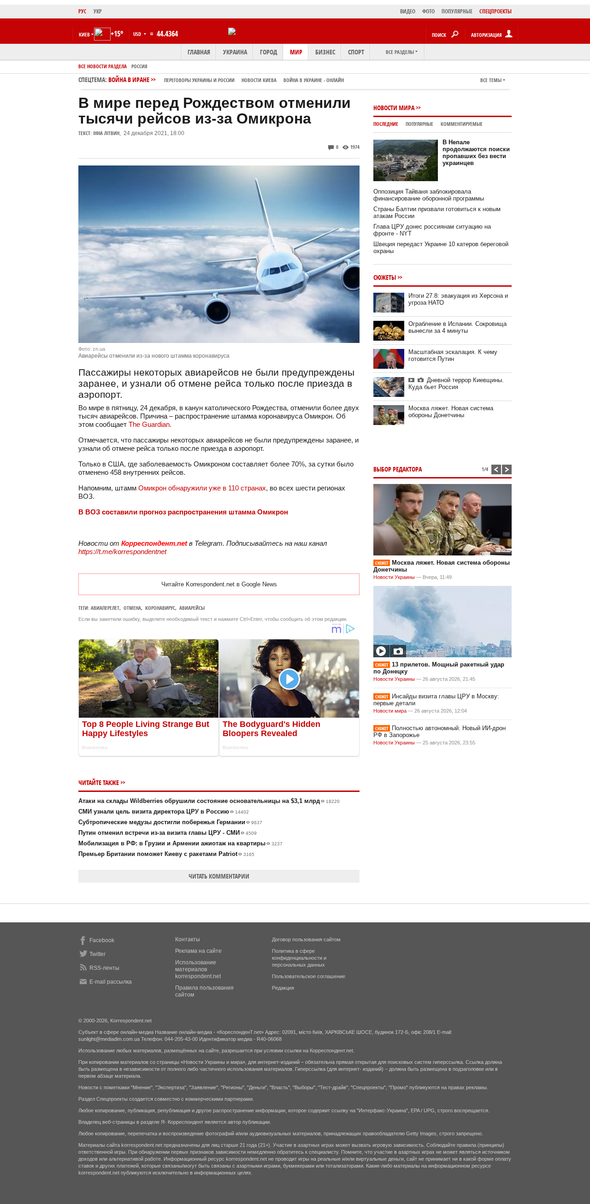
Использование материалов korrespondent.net (198, 969)
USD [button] (137, 33)
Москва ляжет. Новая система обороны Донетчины (450, 412)
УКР (98, 11)
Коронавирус (160, 607)
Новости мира (393, 107)
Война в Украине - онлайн (313, 80)
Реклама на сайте (198, 951)
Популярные (419, 123)
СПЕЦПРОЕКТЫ (495, 11)
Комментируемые (462, 123)
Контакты (187, 939)
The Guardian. (150, 424)
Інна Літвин (106, 133)
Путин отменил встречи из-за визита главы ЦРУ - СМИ (167, 832)
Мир (296, 51)
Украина (235, 51)
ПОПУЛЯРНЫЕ (457, 11)
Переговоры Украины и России (199, 80)
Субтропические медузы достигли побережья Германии (170, 822)
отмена (132, 607)
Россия (139, 66)
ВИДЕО (407, 11)
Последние (385, 123)
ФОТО (428, 11)
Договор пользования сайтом (306, 939)
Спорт (356, 51)
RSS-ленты (104, 968)
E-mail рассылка (110, 982)
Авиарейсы (192, 607)
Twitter (97, 954)
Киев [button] (84, 34)
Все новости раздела (102, 66)
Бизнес (325, 51)
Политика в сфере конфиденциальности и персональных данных (299, 958)
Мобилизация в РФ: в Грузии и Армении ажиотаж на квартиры (180, 843)
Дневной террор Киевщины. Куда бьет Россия (456, 383)
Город (268, 51)
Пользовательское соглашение (308, 976)
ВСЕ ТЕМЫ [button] (491, 80)
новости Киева (259, 80)
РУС (82, 11)
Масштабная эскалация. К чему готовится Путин (452, 355)
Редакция (283, 988)
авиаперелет (105, 607)
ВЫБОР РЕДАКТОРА (397, 469)
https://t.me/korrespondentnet (122, 551)
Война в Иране (226, 79)
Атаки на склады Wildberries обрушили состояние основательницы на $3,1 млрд (209, 800)
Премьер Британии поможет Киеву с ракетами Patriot (166, 853)
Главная (199, 51)
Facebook (101, 940)
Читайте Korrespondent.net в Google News (219, 584)
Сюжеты (384, 277)
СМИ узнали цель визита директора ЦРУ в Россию (163, 811)
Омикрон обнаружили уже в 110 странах (202, 488)
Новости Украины (394, 577)
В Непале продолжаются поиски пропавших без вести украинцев (476, 152)
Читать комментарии (219, 876)
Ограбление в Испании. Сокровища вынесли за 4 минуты (457, 327)
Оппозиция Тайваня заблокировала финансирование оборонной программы (428, 195)
